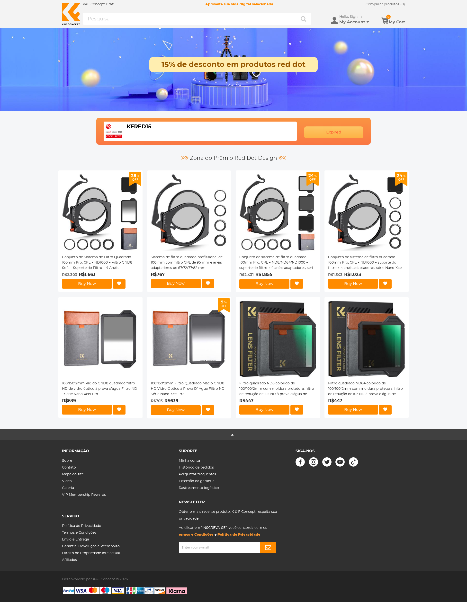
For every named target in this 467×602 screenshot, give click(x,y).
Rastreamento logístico (199, 488)
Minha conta (189, 460)
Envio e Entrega (75, 539)
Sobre (67, 460)
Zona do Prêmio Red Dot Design (233, 158)
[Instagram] (313, 462)
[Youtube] (340, 462)
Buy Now (87, 284)
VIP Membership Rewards (84, 494)
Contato (69, 467)
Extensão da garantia (197, 481)
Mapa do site (73, 474)
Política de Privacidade (81, 526)
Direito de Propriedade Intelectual (91, 553)
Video (67, 481)
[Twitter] (327, 462)
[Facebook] (300, 462)
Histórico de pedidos (196, 467)
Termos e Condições (79, 532)
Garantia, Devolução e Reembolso (91, 546)
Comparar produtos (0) (385, 4)
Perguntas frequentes (197, 474)
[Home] (71, 14)
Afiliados (69, 560)
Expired (333, 132)
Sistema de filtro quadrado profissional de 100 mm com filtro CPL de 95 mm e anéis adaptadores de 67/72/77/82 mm (187, 263)
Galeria (68, 488)
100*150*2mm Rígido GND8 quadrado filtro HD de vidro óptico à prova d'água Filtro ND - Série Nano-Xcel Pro (99, 389)
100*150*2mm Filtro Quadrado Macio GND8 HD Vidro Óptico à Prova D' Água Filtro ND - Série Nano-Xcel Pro (189, 389)
